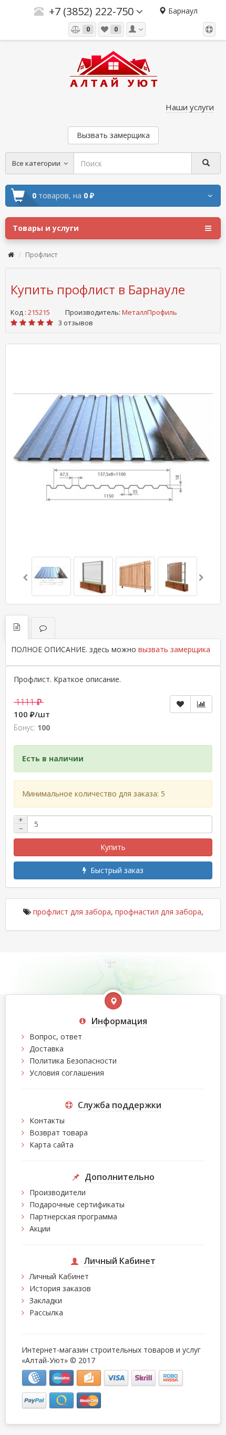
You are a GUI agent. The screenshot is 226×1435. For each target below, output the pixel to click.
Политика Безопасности (73, 1061)
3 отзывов (75, 322)
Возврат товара (58, 1133)
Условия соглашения (66, 1073)
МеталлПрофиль (149, 312)
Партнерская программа (73, 1216)
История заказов (60, 1288)
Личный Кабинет (59, 1276)
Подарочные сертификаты (77, 1204)
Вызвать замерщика (113, 135)
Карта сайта (51, 1145)
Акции (39, 1229)
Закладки (45, 1300)
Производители (57, 1192)
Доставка (46, 1049)
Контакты (47, 1120)
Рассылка (46, 1312)
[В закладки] (180, 704)
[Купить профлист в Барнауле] (113, 449)
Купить (113, 847)
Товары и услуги (46, 228)
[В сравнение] (201, 704)
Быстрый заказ (114, 870)
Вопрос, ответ (55, 1036)
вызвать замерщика (174, 649)
